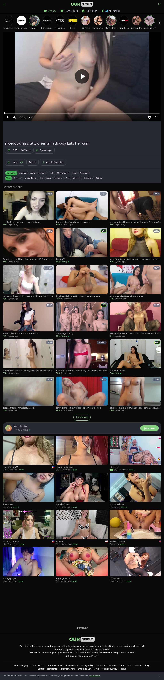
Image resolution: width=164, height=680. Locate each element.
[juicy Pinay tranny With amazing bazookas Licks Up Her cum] (135, 245)
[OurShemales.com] (82, 4)
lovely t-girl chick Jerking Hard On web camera (78, 296)
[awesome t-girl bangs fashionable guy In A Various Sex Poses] (135, 208)
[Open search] (160, 4)
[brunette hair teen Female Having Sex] (82, 208)
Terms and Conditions (106, 665)
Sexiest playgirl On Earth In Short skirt (21, 333)
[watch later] (6, 194)
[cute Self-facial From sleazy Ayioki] (28, 394)
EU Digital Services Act (88, 668)
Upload (138, 665)
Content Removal (54, 665)
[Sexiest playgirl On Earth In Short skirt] (28, 319)
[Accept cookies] (158, 676)
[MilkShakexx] (135, 564)
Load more (82, 416)
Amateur (23, 173)
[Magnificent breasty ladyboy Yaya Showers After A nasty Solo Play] (28, 357)
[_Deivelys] (135, 453)
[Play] (82, 76)
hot (41, 178)
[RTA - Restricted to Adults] (124, 669)
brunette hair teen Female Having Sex (74, 222)
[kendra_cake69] (135, 490)
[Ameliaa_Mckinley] (82, 319)
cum (68, 178)
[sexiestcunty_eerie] (82, 453)
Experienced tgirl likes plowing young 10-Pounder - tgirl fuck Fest (28, 259)
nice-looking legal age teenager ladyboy (22, 222)
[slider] (82, 113)
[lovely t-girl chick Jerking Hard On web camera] (82, 282)
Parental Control (67, 668)
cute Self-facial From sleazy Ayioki (18, 408)
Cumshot (43, 173)
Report (32, 162)
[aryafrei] (82, 527)
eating (99, 178)
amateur (58, 178)
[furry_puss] (28, 490)
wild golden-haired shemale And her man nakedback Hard (135, 333)
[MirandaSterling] (135, 357)
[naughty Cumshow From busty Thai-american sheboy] (82, 357)
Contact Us (38, 665)
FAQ (147, 665)
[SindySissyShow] (135, 527)
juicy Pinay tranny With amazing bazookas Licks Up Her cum (135, 259)
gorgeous (88, 178)
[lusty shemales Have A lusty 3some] (135, 282)
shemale (18, 178)
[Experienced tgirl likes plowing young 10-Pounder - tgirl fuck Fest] (28, 245)
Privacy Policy (86, 665)
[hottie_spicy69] (28, 564)
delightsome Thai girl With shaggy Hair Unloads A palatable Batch (135, 408)
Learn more (94, 675)
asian (48, 178)
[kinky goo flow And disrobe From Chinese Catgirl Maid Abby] (28, 282)
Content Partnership (47, 668)
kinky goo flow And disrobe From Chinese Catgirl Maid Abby (28, 296)
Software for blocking (76, 656)
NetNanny (93, 656)
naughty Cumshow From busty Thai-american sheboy (81, 371)
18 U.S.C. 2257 (126, 665)
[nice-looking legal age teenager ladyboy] (28, 208)
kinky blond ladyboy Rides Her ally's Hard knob (78, 408)
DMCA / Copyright (21, 665)
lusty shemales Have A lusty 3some (126, 296)
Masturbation (63, 173)
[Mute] (15, 117)
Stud (74, 173)
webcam (77, 178)
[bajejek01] (82, 245)
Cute (52, 173)
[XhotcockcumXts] (28, 527)
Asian (32, 173)
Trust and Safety (109, 668)
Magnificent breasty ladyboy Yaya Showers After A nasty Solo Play (28, 371)
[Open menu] (4, 4)
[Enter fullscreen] (156, 117)
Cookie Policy (71, 665)
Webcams (84, 173)
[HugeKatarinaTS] (28, 453)
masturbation (31, 178)
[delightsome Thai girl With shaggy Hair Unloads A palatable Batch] (135, 394)
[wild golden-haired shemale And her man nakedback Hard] (135, 319)
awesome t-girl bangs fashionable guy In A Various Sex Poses (135, 222)
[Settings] (149, 117)
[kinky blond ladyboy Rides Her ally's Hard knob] (82, 394)
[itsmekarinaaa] (82, 490)
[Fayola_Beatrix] (82, 564)
